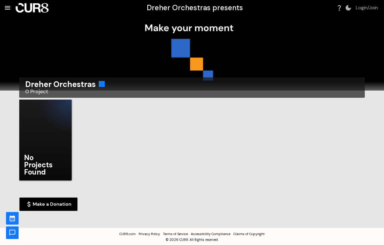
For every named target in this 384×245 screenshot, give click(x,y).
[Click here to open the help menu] (339, 7)
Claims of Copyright (249, 234)
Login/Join (367, 7)
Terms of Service (175, 234)
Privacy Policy (149, 234)
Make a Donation (52, 204)
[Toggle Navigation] (7, 8)
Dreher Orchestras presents (195, 7)
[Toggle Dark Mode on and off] (348, 7)
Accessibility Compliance (210, 234)
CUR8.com (127, 234)
